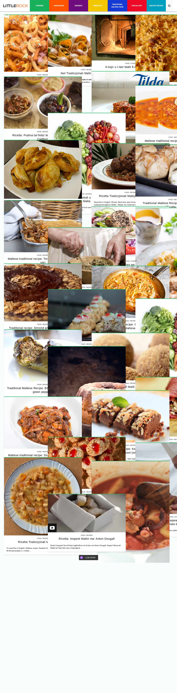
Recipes (46, 75)
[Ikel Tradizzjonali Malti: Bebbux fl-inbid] (87, 41)
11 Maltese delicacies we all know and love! (130, 264)
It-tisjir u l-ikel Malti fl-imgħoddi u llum (130, 67)
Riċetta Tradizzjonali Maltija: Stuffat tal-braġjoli (130, 196)
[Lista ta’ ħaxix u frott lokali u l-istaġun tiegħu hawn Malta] (87, 152)
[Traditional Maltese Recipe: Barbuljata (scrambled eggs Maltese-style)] (130, 292)
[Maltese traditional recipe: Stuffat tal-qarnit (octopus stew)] (43, 423)
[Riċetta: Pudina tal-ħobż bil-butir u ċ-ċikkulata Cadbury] (43, 103)
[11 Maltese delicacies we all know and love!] (130, 232)
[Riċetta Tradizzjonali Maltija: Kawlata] (43, 496)
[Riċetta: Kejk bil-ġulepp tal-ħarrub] (87, 405)
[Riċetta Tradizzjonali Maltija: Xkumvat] (43, 43)
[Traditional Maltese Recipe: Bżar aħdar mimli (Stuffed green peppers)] (43, 356)
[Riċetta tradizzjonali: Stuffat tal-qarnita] (130, 519)
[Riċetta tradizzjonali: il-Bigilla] (87, 256)
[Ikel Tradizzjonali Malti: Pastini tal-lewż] (130, 356)
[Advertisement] (86, 90)
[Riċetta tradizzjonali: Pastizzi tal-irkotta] (43, 169)
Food (39, 75)
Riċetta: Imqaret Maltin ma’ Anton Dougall (87, 538)
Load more (90, 557)
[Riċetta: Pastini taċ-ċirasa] (87, 463)
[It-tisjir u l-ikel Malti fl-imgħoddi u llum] (130, 37)
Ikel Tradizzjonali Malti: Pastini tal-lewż (130, 386)
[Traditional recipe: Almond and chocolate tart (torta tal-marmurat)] (43, 292)
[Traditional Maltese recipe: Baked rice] (130, 110)
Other (133, 63)
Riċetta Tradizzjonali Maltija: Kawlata (43, 542)
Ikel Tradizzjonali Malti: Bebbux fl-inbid (87, 73)
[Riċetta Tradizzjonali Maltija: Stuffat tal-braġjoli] (130, 166)
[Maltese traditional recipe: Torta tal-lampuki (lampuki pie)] (43, 226)
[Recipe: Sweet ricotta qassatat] (87, 315)
